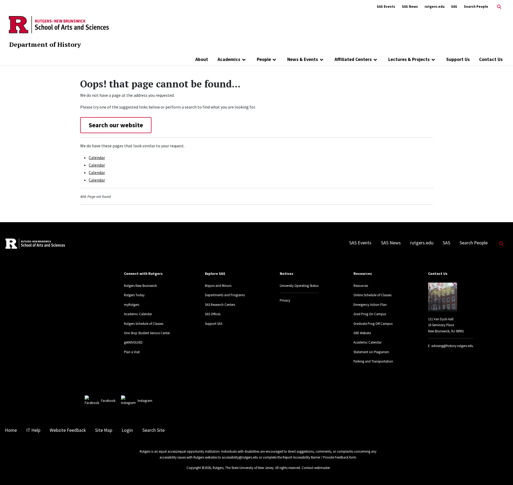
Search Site (153, 430)
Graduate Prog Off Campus (372, 323)
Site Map (103, 430)
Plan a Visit (132, 352)
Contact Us (491, 59)
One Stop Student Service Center (147, 333)
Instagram (145, 400)
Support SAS (213, 323)
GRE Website (362, 333)
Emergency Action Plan (370, 304)
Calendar (97, 157)
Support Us (458, 59)
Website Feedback (68, 430)
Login (127, 430)
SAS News (410, 6)
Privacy (285, 300)
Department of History (45, 44)
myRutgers (131, 304)
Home (11, 430)
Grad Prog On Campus (369, 314)
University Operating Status (299, 285)
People (264, 59)
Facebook (108, 400)
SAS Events (386, 6)
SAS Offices (212, 314)
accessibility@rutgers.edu (240, 457)
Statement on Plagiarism (371, 352)
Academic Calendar (138, 314)
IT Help (33, 430)
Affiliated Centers (353, 59)
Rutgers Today (134, 295)
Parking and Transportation (373, 361)
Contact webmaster (316, 467)
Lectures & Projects (409, 59)
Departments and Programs (225, 295)
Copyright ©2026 (198, 467)
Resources (360, 285)
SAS (454, 6)
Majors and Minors (218, 285)
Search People (476, 6)
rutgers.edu (435, 6)
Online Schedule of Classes (372, 295)
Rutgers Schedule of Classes (143, 323)
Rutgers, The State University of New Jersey (243, 467)
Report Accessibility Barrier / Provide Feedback (315, 457)
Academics (228, 59)
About (201, 59)
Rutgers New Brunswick (140, 285)
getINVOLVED (133, 342)
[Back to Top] (501, 472)
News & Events (302, 59)
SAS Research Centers (220, 304)
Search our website (116, 125)
